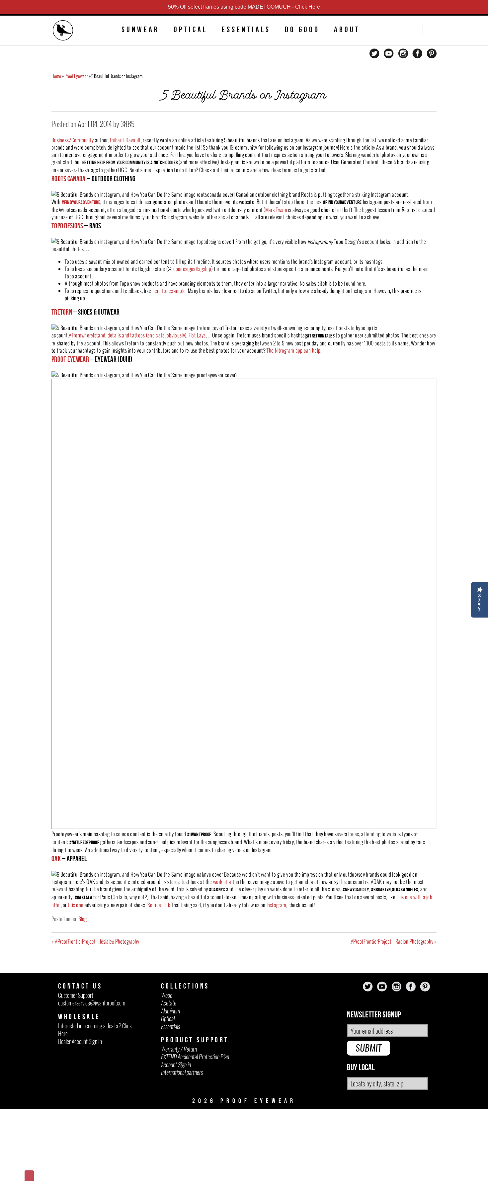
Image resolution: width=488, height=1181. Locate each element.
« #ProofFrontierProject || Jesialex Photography (95, 941)
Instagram (276, 905)
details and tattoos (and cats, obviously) (147, 335)
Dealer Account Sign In (80, 1041)
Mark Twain (276, 209)
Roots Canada (68, 179)
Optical (190, 29)
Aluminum (170, 1011)
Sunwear (140, 29)
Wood (166, 995)
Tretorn (61, 312)
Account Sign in (176, 1065)
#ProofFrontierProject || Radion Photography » (394, 941)
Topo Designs (67, 226)
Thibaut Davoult (125, 140)
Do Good (302, 29)
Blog (82, 919)
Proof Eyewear (76, 76)
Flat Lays (197, 335)
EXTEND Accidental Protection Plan (195, 1057)
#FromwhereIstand (87, 335)
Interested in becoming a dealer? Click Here (95, 1030)
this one (75, 905)
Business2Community (72, 140)
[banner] (63, 31)
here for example (169, 290)
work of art (223, 881)
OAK (56, 858)
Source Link (158, 905)
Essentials (246, 29)
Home (56, 76)
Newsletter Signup (374, 1015)
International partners (182, 1072)
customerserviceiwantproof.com (91, 1003)
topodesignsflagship (191, 268)
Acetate (168, 1003)
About (347, 29)
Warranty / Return (179, 1049)
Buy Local (361, 1068)
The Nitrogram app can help (293, 350)
